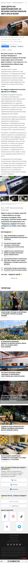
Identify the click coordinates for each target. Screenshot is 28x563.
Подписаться (15, 506)
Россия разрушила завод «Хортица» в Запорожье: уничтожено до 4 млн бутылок (14, 245)
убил (8, 60)
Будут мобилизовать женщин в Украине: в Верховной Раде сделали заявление (15, 237)
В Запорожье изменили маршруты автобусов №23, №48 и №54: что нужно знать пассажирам (13, 344)
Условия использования (13, 535)
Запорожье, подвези (9, 224)
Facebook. (5, 219)
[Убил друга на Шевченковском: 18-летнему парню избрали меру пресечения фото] (14, 185)
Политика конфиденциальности (14, 541)
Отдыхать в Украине (6, 2)
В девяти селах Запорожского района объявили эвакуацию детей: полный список (14, 252)
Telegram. (13, 91)
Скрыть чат (14, 278)
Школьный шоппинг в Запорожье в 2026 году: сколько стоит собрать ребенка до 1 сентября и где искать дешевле (14, 398)
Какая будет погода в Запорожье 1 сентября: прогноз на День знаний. (14, 314)
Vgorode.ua (5, 91)
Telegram (15, 484)
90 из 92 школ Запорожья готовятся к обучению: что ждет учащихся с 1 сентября (13, 457)
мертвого (18, 137)
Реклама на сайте (14, 539)
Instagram (13, 217)
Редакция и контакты (14, 537)
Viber (19, 217)
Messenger (15, 489)
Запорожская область (18, 2)
